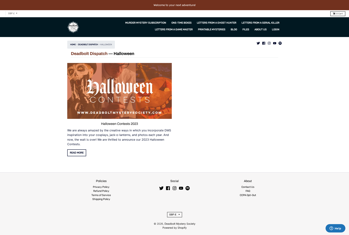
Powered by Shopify (175, 227)
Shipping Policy (101, 199)
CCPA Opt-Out (248, 195)
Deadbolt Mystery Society (180, 223)
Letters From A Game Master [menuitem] (174, 29)
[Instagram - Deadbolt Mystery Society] (269, 42)
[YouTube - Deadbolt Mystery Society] (274, 42)
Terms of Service (101, 195)
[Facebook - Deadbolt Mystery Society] (263, 42)
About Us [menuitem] (260, 29)
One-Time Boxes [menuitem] (181, 22)
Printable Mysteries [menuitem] (211, 29)
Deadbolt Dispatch (88, 44)
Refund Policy (101, 191)
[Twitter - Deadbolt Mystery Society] (258, 42)
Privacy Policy (101, 187)
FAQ (248, 191)
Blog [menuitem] (234, 29)
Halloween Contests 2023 (119, 124)
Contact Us (247, 187)
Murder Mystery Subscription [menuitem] (145, 22)
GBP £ (11, 13)
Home (73, 44)
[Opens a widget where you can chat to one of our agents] (335, 228)
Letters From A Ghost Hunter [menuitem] (216, 22)
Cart (339, 13)
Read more (77, 152)
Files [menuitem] (245, 29)
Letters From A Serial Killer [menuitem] (260, 22)
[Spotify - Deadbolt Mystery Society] (280, 42)
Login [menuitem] (275, 29)
